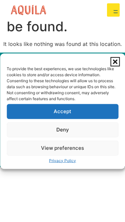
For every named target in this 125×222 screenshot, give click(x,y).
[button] (115, 61)
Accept (62, 111)
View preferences (62, 148)
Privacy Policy (62, 160)
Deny (62, 129)
